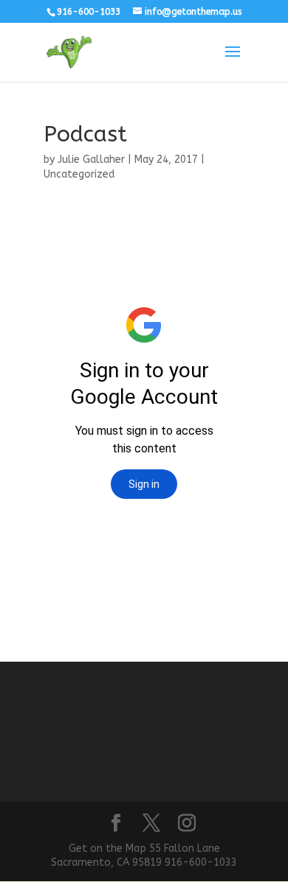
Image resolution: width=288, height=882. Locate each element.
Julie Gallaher (91, 159)
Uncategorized (79, 174)
